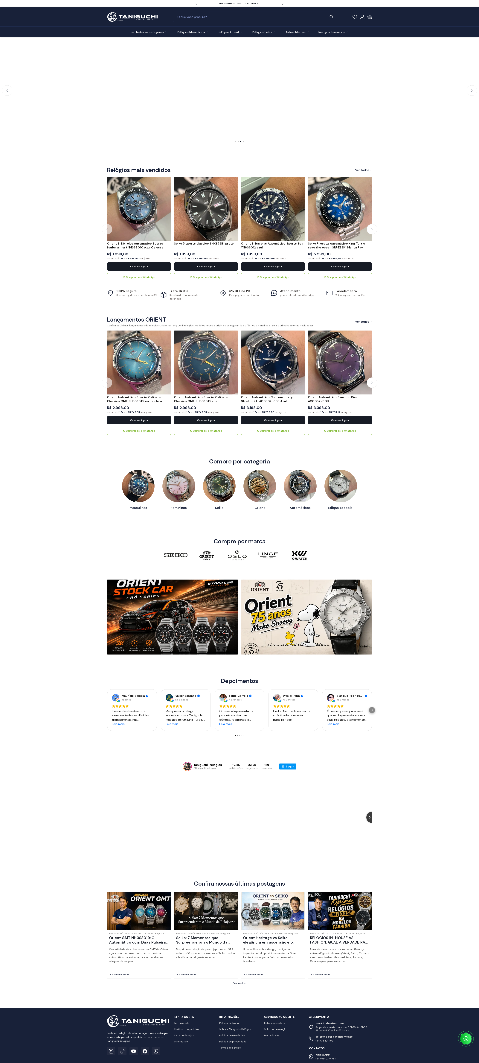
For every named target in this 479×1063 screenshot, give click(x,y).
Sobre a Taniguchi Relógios (235, 1029)
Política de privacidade (233, 1041)
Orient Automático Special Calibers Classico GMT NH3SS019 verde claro (134, 399)
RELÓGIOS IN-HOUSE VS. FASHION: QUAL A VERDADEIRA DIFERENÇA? (337, 942)
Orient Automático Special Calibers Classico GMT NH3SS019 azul (201, 399)
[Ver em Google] (115, 697)
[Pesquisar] (331, 16)
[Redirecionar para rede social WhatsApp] (250, 3)
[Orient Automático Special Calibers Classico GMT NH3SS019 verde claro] (139, 362)
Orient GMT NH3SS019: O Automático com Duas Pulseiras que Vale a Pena (138, 942)
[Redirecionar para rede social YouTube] (240, 3)
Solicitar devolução (275, 1029)
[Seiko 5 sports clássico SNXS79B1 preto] (206, 209)
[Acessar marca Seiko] (176, 555)
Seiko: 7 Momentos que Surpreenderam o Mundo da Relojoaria (202, 942)
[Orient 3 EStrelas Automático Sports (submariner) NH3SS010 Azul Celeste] (139, 209)
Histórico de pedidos (186, 1029)
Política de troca (229, 1023)
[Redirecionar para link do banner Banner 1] (172, 616)
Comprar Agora (139, 266)
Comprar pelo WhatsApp (140, 277)
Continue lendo (120, 974)
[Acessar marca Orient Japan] (206, 555)
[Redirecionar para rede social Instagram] (229, 3)
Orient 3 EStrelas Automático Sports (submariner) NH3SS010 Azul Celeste (135, 245)
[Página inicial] (132, 16)
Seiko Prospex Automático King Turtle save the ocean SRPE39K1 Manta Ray (336, 245)
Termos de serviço (230, 1047)
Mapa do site (272, 1035)
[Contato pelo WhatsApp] (466, 1038)
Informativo (181, 1041)
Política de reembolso (232, 1035)
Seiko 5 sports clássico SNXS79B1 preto (204, 243)
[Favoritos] (355, 16)
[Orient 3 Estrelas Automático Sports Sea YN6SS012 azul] (273, 209)
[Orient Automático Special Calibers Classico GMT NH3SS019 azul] (206, 362)
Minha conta (181, 1023)
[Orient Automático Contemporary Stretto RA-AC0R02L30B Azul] (273, 362)
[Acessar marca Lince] (268, 555)
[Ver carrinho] (369, 17)
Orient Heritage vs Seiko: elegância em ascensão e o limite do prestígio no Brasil (268, 942)
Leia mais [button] (118, 724)
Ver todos (362, 170)
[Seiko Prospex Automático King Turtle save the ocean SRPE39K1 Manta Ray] (340, 209)
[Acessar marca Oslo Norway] (237, 555)
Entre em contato (274, 1023)
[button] (196, 3)
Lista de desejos (184, 1035)
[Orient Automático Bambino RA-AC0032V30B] (340, 362)
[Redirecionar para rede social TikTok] (235, 3)
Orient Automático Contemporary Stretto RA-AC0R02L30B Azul (267, 399)
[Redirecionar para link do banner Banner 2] (306, 616)
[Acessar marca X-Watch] (299, 555)
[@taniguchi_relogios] (187, 766)
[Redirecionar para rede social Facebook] (245, 3)
